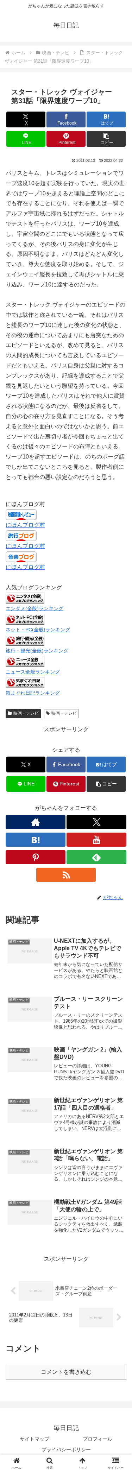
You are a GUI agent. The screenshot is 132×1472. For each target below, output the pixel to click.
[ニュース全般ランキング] (25, 661)
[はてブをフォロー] (35, 840)
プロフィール (97, 1439)
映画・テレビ (26, 713)
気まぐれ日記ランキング (33, 693)
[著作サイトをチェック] (35, 822)
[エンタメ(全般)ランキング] (25, 598)
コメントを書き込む (66, 1372)
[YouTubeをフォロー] (96, 840)
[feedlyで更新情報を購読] (96, 857)
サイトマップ (34, 1439)
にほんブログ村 (25, 525)
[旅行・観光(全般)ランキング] (25, 640)
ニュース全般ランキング (33, 672)
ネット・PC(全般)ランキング (38, 629)
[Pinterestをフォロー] (35, 857)
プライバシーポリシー (66, 1449)
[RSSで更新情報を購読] (66, 875)
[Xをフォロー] (96, 822)
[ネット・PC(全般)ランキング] (25, 619)
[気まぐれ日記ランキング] (25, 682)
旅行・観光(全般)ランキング (37, 650)
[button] (106, 139)
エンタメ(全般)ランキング (34, 608)
